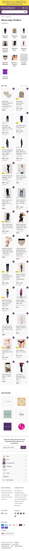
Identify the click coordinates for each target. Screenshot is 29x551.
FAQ (12, 546)
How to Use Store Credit (20, 497)
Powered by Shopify (6, 547)
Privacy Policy (15, 544)
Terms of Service (5, 546)
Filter (5, 85)
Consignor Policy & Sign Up (21, 495)
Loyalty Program (19, 503)
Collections (8, 16)
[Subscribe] (23, 447)
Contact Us (4, 499)
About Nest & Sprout (6, 490)
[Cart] (23, 8)
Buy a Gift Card (18, 490)
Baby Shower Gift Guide (7, 492)
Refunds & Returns (5, 544)
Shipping (17, 542)
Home (2, 16)
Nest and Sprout (8, 8)
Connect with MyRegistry (21, 499)
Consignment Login (19, 492)
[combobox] (14, 11)
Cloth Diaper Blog (5, 495)
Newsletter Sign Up (19, 501)
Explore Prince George (6, 497)
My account (17, 505)
